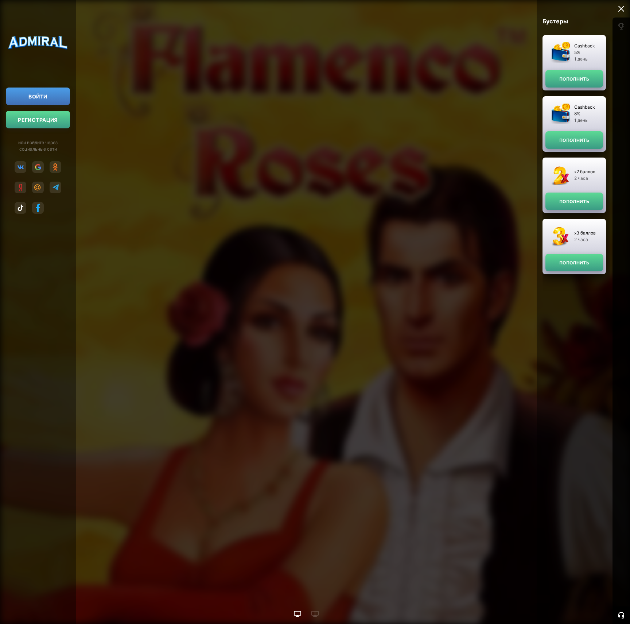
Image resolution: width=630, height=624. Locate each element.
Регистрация (38, 120)
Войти (37, 96)
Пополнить (574, 79)
